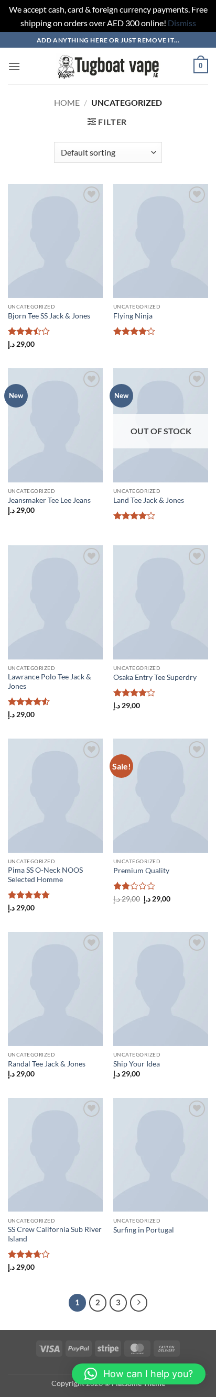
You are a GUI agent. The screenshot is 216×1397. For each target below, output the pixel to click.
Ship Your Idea (136, 1064)
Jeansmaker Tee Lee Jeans (49, 500)
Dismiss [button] (182, 23)
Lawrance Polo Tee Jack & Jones (49, 681)
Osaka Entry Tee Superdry (155, 677)
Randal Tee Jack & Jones (46, 1064)
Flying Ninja (133, 316)
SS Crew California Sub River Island (55, 1234)
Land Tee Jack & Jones (148, 500)
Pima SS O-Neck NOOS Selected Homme (45, 875)
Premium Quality (141, 870)
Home (67, 102)
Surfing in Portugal (143, 1230)
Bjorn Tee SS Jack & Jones (49, 316)
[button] (14, 66)
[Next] (139, 1303)
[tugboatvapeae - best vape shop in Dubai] (108, 66)
